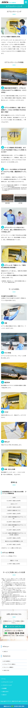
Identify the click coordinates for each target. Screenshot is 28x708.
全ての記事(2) (7, 661)
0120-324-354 (16, 633)
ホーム (3, 678)
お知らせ (6, 651)
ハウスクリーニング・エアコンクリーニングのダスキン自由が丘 (9, 2)
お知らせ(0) (6, 670)
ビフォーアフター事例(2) (9, 664)
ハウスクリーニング (7, 685)
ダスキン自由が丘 (12, 701)
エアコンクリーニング (7, 682)
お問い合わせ (5, 691)
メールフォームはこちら (15, 626)
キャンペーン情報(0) (8, 667)
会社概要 (4, 688)
